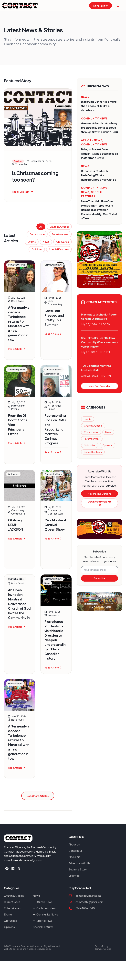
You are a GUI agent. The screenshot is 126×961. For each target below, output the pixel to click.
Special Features (59, 249)
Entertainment (60, 234)
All (40, 226)
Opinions (37, 249)
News (46, 241)
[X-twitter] (19, 868)
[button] (37, 796)
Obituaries (62, 241)
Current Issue (37, 234)
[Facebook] (7, 868)
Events (32, 241)
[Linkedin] (13, 868)
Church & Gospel (59, 226)
